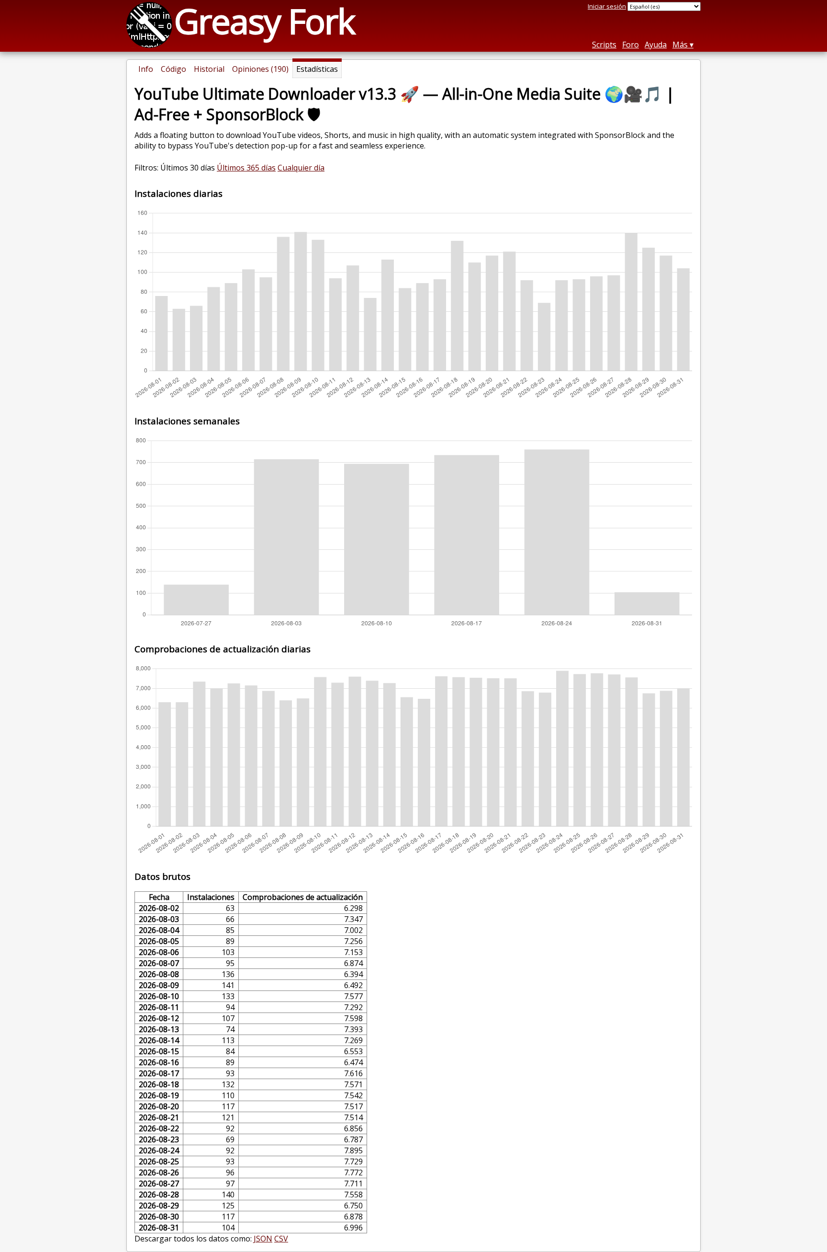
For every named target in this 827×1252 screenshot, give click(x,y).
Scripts (604, 44)
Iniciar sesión (607, 6)
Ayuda (656, 44)
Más (680, 44)
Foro (630, 44)
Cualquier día (301, 167)
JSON (263, 1238)
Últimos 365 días (246, 167)
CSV (281, 1238)
